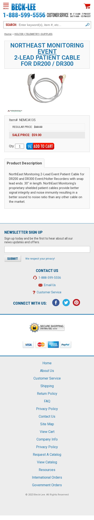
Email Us (50, 285)
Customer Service (49, 292)
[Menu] (6, 6)
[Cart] (87, 6)
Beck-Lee (39, 494)
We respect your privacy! (40, 258)
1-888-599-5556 (49, 277)
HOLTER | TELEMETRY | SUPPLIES (33, 34)
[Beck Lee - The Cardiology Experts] (24, 6)
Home (8, 34)
